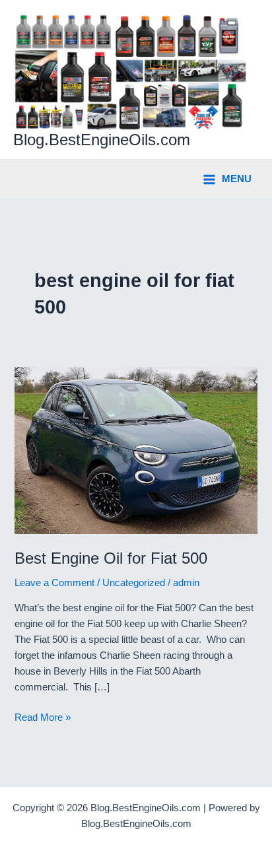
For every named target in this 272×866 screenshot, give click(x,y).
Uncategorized (133, 583)
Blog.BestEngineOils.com (101, 140)
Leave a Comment (54, 583)
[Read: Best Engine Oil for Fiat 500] (136, 449)
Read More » (43, 718)
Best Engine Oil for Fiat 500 (111, 558)
